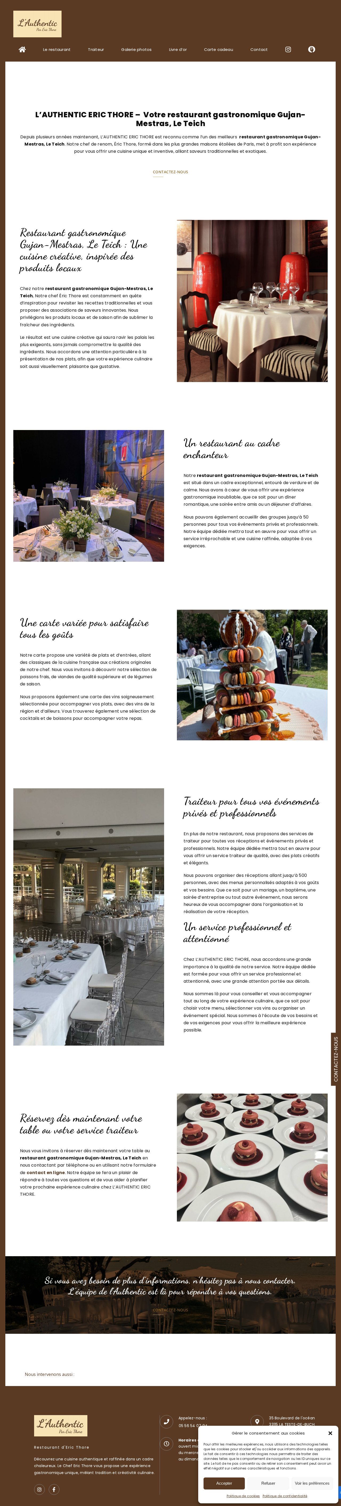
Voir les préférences (312, 1483)
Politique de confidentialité (285, 1496)
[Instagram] (39, 1489)
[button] (330, 1433)
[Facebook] (54, 1489)
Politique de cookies (243, 1496)
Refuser (268, 1483)
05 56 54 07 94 (193, 1425)
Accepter (224, 1483)
